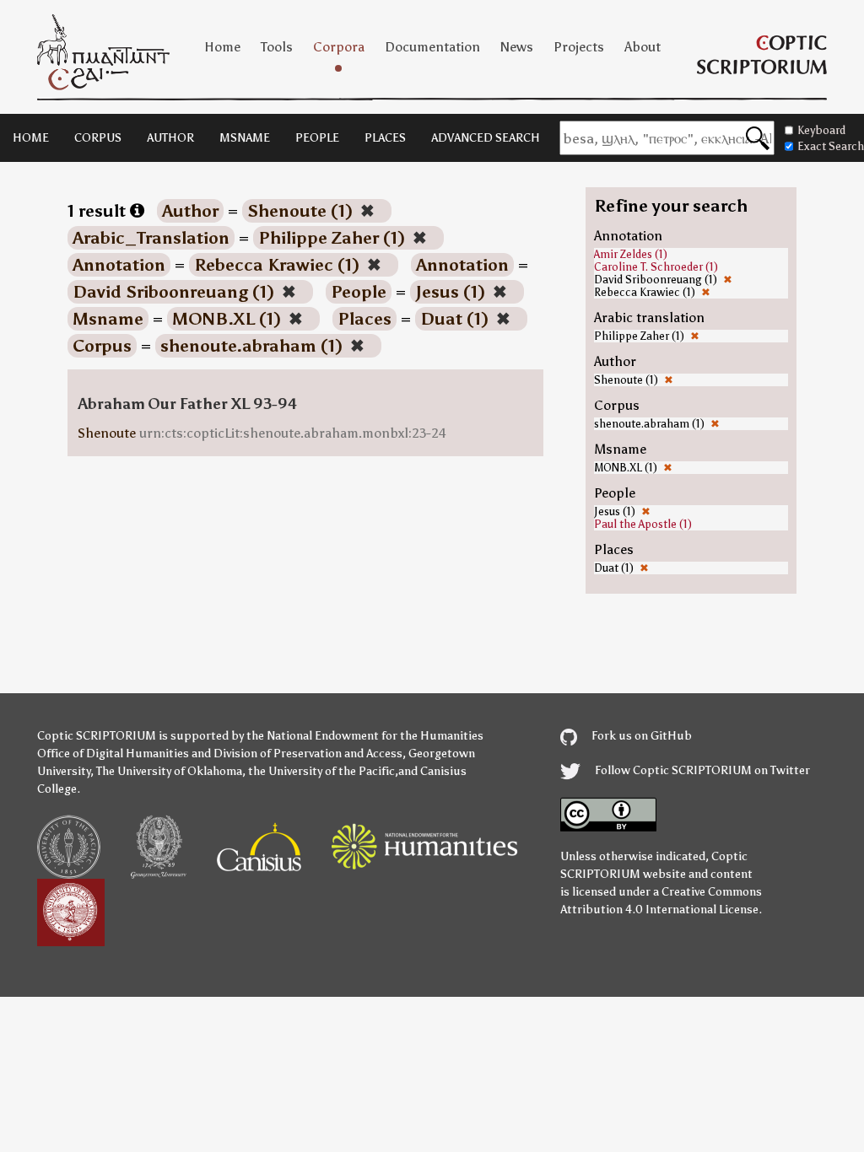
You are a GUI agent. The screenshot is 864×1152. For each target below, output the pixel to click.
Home (222, 47)
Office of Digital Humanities (113, 753)
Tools (277, 47)
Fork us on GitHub (640, 736)
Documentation (432, 47)
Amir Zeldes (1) (630, 254)
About (642, 47)
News (516, 47)
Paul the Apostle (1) (643, 524)
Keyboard (821, 130)
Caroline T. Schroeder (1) (656, 267)
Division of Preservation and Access (307, 753)
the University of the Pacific (321, 771)
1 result (99, 211)
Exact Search (830, 146)
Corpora (338, 47)
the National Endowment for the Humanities (364, 736)
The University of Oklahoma (169, 771)
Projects (579, 47)
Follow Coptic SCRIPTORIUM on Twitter (701, 770)
